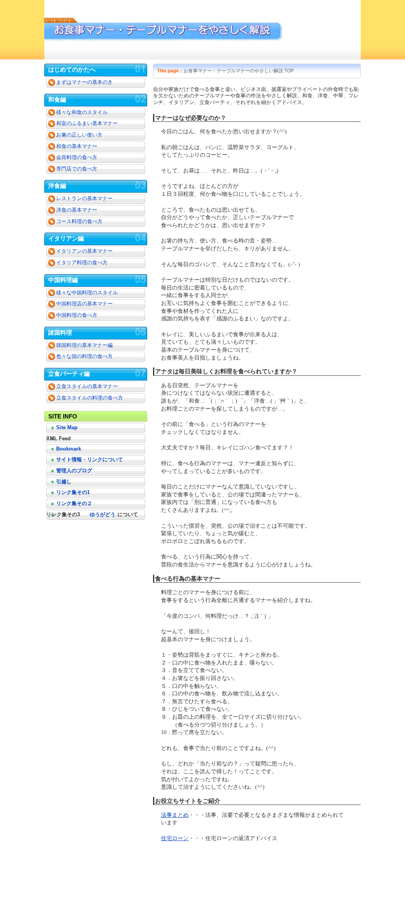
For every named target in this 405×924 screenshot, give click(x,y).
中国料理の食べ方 (76, 315)
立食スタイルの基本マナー (87, 386)
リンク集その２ (74, 503)
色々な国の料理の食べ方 (84, 356)
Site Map (67, 427)
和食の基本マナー (76, 146)
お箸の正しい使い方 (79, 135)
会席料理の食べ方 (76, 157)
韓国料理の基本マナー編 (84, 345)
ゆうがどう (102, 514)
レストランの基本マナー (84, 198)
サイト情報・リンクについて (89, 459)
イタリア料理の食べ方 (82, 262)
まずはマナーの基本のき (84, 82)
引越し (64, 482)
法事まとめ (175, 815)
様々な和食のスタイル (82, 112)
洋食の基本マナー (76, 210)
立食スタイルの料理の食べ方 (89, 398)
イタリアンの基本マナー (84, 251)
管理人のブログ (74, 470)
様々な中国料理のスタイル (87, 292)
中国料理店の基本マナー (84, 304)
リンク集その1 (73, 492)
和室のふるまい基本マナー (87, 123)
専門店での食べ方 (76, 169)
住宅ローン (175, 838)
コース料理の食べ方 (79, 221)
